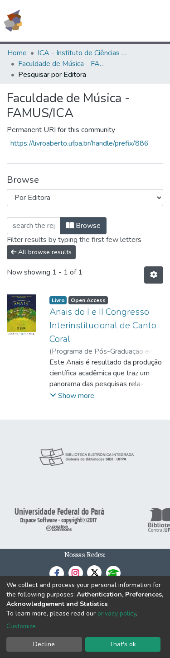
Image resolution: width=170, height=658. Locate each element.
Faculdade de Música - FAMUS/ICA (63, 64)
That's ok (122, 644)
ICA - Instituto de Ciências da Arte (83, 53)
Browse (87, 226)
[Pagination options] (153, 275)
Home (17, 53)
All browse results (44, 252)
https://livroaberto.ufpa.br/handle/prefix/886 (79, 143)
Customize (21, 626)
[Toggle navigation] (157, 21)
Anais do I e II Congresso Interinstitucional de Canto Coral (102, 325)
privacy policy (116, 613)
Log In (129, 21)
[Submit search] (97, 20)
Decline (44, 644)
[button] (110, 20)
